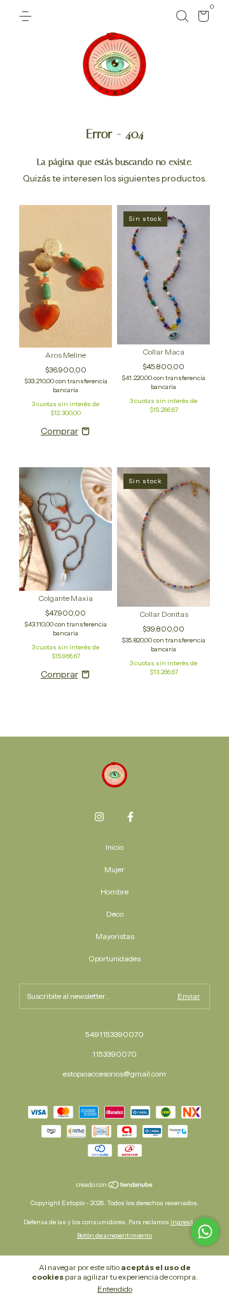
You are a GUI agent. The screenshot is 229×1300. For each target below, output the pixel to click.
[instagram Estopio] (99, 817)
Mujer (114, 869)
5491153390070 (114, 1034)
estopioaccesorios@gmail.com (114, 1073)
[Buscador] (182, 16)
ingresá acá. (188, 1222)
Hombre (114, 891)
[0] (201, 18)
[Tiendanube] (115, 1185)
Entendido (114, 1289)
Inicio (114, 847)
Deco (114, 914)
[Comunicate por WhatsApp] (205, 1231)
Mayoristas (114, 936)
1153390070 (114, 1054)
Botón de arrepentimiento (114, 1235)
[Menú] (27, 16)
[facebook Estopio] (130, 817)
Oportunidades (114, 958)
